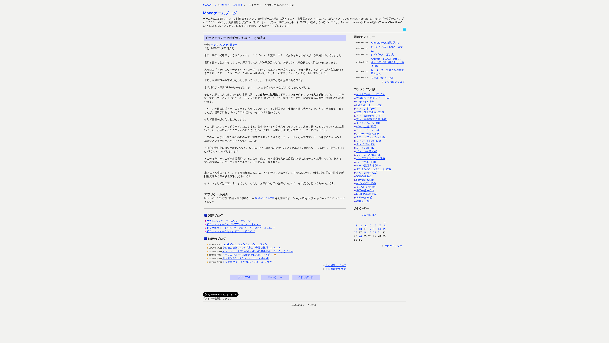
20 (374, 232)
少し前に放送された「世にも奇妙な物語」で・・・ (251, 247)
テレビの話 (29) (365, 144)
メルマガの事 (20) (366, 172)
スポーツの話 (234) (367, 133)
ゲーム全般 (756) (366, 126)
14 (379, 229)
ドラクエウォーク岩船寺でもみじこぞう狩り (247, 254)
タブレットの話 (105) (368, 140)
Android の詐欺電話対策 (385, 42)
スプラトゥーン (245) (368, 129)
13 (374, 229)
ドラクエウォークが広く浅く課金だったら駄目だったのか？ (240, 227)
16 (355, 232)
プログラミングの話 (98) (370, 158)
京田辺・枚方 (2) (366, 186)
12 (369, 229)
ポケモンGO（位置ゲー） (225, 44)
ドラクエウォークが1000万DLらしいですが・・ (233, 224)
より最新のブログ (335, 265)
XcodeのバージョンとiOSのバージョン (245, 244)
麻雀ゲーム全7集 (264, 198)
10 (360, 229)
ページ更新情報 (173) (368, 165)
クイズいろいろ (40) (368, 122)
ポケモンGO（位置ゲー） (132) (374, 169)
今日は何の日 (306, 277)
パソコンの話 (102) (367, 151)
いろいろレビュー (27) (369, 105)
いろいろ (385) (365, 101)
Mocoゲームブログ (220, 13)
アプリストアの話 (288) (370, 112)
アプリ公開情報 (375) (368, 115)
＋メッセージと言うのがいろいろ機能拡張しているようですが (257, 251)
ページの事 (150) (366, 162)
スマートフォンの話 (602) (371, 137)
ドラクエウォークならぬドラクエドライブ (230, 231)
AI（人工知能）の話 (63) (370, 94)
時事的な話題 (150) (367, 193)
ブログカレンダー (394, 246)
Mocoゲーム (275, 277)
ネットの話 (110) (365, 147)
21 (379, 232)
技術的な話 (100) (366, 183)
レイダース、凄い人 (382, 54)
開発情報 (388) (365, 179)
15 (384, 229)
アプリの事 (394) (366, 108)
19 (369, 232)
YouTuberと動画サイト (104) (373, 98)
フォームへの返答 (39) (369, 154)
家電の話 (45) (364, 176)
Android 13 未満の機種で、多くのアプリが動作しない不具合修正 (387, 62)
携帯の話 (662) (365, 190)
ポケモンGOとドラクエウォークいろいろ (229, 220)
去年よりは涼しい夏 (382, 77)
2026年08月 (369, 214)
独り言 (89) (363, 201)
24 (360, 236)
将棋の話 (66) (364, 197)
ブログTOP (244, 277)
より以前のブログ (335, 269)
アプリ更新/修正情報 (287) (371, 119)
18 (365, 232)
